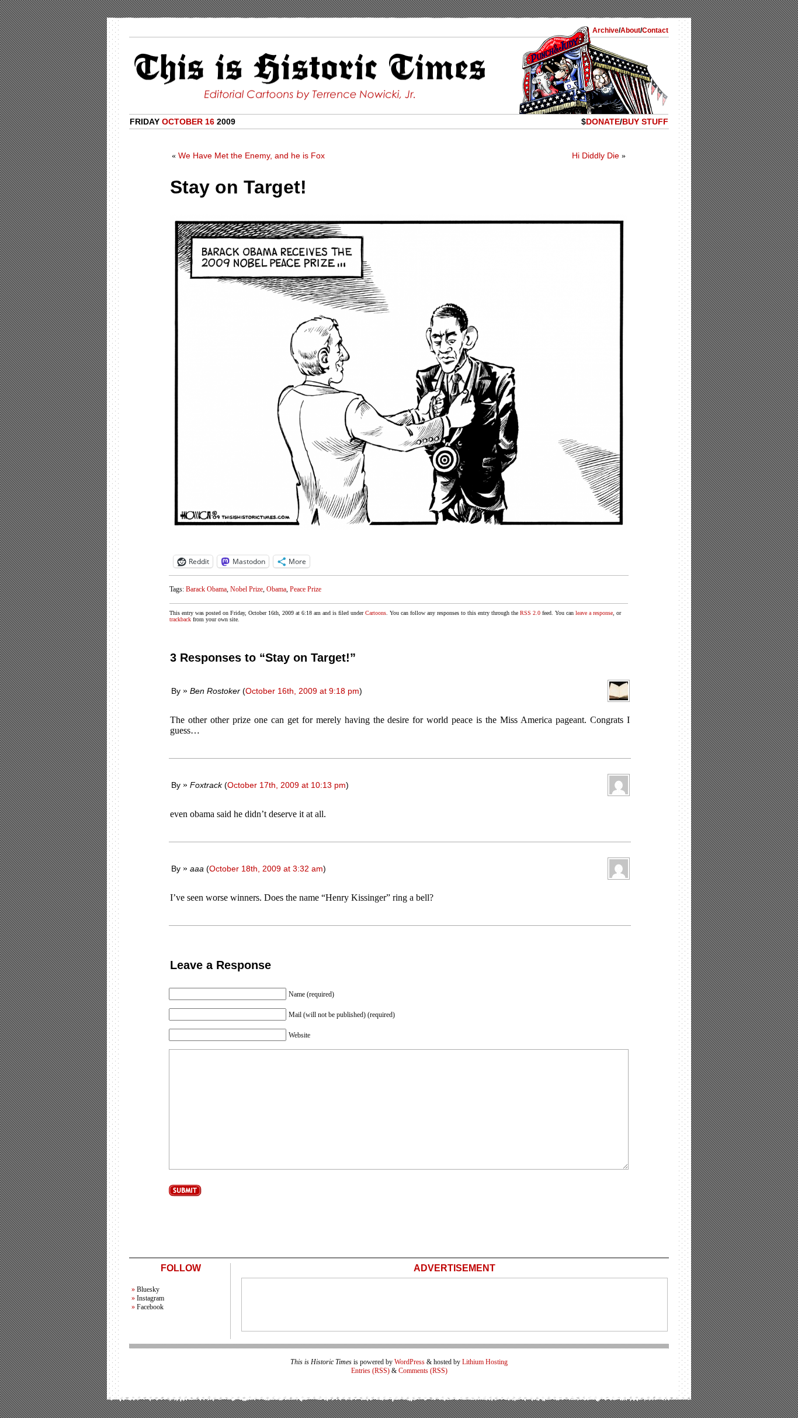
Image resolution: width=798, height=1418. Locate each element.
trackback (180, 619)
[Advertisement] (454, 1304)
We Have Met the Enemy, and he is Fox (251, 155)
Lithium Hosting (485, 1362)
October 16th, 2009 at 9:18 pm (302, 691)
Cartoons (375, 613)
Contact (655, 30)
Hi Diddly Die (595, 155)
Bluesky (148, 1289)
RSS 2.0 (530, 613)
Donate (603, 121)
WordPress (409, 1362)
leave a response (594, 613)
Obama (276, 589)
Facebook (150, 1307)
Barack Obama (206, 589)
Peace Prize (305, 589)
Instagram (150, 1298)
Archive (605, 30)
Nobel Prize (246, 589)
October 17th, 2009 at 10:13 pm (286, 785)
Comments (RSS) (422, 1371)
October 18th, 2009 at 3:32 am (266, 868)
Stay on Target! (238, 187)
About (630, 30)
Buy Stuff (645, 121)
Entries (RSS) (370, 1371)
